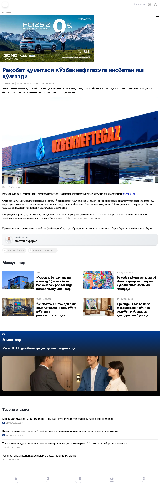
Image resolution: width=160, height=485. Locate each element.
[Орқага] (5, 4)
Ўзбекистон (8, 83)
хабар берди (130, 193)
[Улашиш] (156, 4)
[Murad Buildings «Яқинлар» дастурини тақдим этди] (80, 370)
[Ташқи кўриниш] (149, 4)
